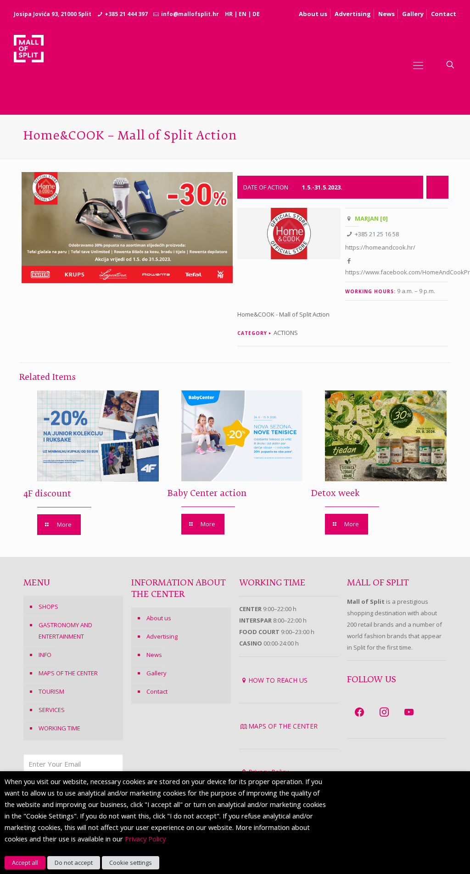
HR (229, 14)
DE (256, 14)
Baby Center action (207, 494)
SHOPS (48, 606)
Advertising (353, 14)
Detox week (335, 494)
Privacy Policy (145, 838)
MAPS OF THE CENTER (68, 673)
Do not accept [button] (74, 862)
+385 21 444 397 (126, 14)
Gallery (413, 14)
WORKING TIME (59, 728)
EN (242, 14)
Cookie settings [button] (130, 862)
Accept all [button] (25, 862)
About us (313, 14)
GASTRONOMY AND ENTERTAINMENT (65, 630)
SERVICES (52, 710)
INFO (45, 655)
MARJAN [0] (371, 218)
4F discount (47, 494)
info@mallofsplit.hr (190, 14)
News (386, 14)
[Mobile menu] (418, 64)
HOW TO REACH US (278, 680)
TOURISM (51, 691)
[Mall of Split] (29, 64)
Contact (443, 14)
